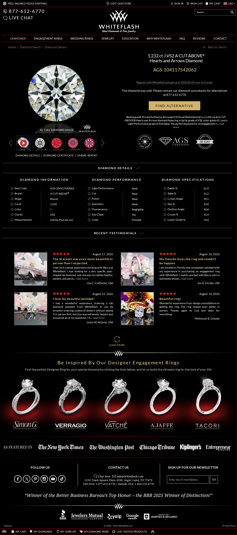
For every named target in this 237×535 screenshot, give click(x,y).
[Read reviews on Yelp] (114, 518)
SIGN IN (179, 3)
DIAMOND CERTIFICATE (58, 155)
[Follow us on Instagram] (44, 481)
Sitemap (8, 525)
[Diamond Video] (23, 143)
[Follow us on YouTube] (53, 481)
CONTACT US (118, 467)
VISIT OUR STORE (120, 3)
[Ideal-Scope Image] (56, 142)
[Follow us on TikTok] (62, 481)
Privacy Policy (229, 525)
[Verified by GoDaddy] (160, 518)
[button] (5, 18)
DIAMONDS (18, 38)
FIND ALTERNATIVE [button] (175, 106)
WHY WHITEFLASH (159, 38)
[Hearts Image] (89, 142)
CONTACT (220, 38)
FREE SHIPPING (27, 3)
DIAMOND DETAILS (28, 155)
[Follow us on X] (27, 481)
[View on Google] (132, 518)
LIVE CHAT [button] (21, 17)
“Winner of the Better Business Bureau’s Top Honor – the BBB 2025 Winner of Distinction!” (118, 495)
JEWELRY (107, 38)
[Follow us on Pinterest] (36, 481)
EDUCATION (130, 38)
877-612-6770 (27, 11)
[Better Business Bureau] (63, 518)
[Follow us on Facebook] (18, 481)
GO (214, 479)
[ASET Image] (73, 142)
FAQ (182, 38)
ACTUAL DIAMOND (57, 129)
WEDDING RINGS (81, 38)
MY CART (215, 3)
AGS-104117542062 (62, 188)
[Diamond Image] (40, 142)
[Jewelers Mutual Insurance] (87, 518)
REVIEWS (199, 38)
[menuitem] (18, 38)
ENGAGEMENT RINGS (48, 38)
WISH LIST (196, 3)
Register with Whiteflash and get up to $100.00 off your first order (174, 82)
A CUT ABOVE (59, 193)
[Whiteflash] (118, 22)
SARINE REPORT (87, 155)
